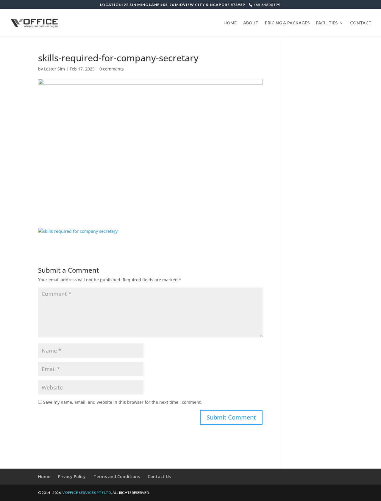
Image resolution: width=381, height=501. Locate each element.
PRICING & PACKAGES (287, 23)
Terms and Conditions (116, 476)
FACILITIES (327, 23)
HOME (230, 23)
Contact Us (159, 476)
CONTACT (360, 23)
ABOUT (250, 23)
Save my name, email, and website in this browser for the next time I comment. (122, 402)
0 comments (111, 69)
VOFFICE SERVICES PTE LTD (86, 492)
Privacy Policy (72, 476)
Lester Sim (54, 69)
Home (44, 476)
